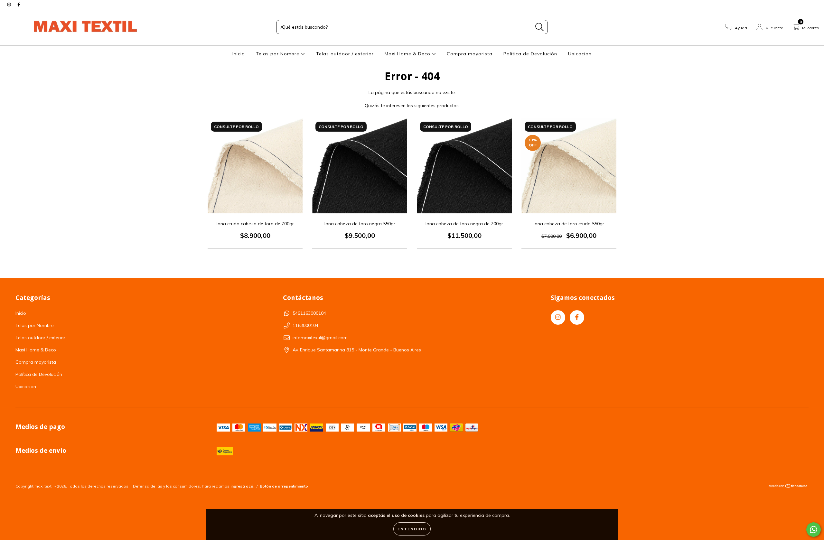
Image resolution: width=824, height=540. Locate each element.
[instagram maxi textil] (9, 4)
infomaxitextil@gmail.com (320, 337)
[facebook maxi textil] (18, 4)
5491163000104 (309, 313)
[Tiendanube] (788, 486)
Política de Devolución (530, 54)
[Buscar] (539, 27)
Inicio (238, 54)
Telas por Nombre (278, 54)
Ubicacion (580, 54)
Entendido (412, 528)
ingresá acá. (242, 486)
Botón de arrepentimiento (284, 486)
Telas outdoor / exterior (345, 54)
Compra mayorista (469, 54)
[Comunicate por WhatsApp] (813, 529)
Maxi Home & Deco (408, 54)
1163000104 (305, 325)
